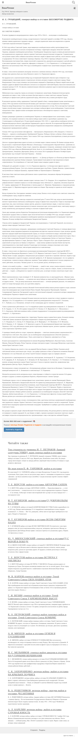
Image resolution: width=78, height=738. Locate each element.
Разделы (42, 730)
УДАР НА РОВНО (68, 735)
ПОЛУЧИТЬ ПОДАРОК (14, 429)
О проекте (34, 730)
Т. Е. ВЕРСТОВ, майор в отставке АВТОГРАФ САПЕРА (37, 484)
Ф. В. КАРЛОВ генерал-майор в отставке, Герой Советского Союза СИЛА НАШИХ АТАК (33, 578)
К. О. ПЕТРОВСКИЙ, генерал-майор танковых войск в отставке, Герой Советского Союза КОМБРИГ (37, 616)
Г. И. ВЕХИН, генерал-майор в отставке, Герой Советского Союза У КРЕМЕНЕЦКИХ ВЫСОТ (33, 597)
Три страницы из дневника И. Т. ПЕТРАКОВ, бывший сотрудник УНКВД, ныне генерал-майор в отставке (36, 451)
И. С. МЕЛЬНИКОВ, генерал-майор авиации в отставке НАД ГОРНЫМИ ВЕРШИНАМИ (37, 654)
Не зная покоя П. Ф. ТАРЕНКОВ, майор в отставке (35, 468)
